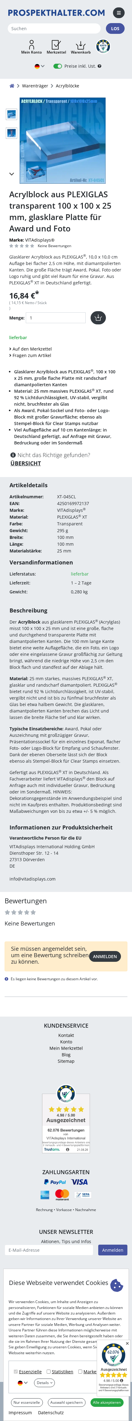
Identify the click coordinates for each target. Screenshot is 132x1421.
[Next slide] (11, 173)
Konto (66, 1042)
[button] (31, 47)
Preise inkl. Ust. (80, 66)
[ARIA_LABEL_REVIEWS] (22, 245)
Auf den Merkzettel (32, 349)
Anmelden (105, 956)
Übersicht (25, 463)
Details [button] (43, 1382)
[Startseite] (56, 13)
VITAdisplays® (32, 240)
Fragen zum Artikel (32, 355)
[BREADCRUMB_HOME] (12, 86)
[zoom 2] (11, 134)
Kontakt (66, 1035)
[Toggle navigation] (119, 12)
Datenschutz (51, 1412)
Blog (66, 1055)
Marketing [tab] (93, 1372)
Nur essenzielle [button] (27, 1402)
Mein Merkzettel (66, 1048)
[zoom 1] (11, 115)
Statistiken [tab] (62, 1372)
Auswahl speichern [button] (66, 1402)
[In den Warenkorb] (98, 317)
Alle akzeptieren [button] (107, 1402)
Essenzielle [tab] (30, 1372)
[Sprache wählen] (23, 1382)
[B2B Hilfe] (99, 66)
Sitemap (66, 1061)
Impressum (20, 1412)
